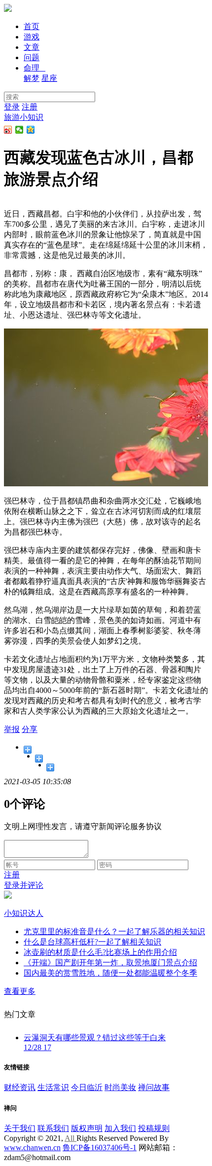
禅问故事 (154, 1087)
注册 (29, 107)
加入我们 (120, 1128)
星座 (49, 78)
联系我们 (53, 1128)
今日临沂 (87, 1087)
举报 (12, 729)
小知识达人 (23, 913)
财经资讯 (19, 1087)
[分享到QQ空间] (31, 130)
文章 (31, 47)
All (70, 1138)
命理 (34, 68)
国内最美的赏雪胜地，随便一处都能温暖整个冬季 (110, 973)
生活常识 (53, 1087)
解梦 (31, 78)
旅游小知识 (23, 117)
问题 (31, 57)
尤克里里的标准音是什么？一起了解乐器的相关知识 (114, 931)
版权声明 (87, 1128)
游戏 (31, 37)
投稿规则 (154, 1128)
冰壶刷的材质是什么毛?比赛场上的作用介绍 (100, 952)
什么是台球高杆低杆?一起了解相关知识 (92, 942)
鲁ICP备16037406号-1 (100, 1147)
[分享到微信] (19, 130)
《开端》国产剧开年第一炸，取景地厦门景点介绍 (110, 962)
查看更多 (19, 991)
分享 (29, 729)
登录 (12, 107)
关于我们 (19, 1128)
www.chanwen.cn (32, 1147)
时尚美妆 (120, 1087)
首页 (31, 26)
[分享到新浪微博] (8, 130)
